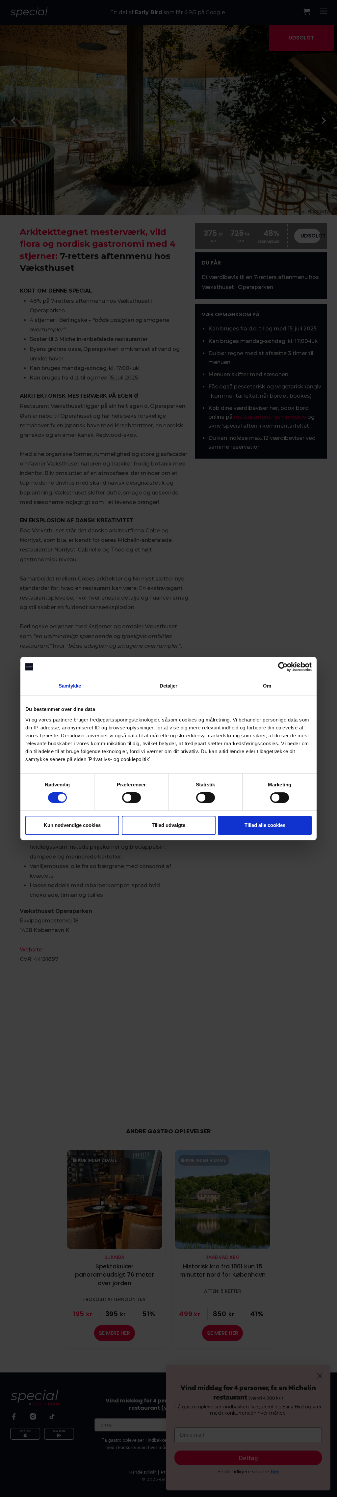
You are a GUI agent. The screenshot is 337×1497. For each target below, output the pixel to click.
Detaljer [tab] (169, 686)
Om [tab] (267, 686)
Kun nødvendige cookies (72, 825)
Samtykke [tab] (70, 686)
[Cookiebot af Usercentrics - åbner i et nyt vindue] (283, 667)
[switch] (131, 797)
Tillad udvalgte (168, 825)
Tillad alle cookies (265, 825)
